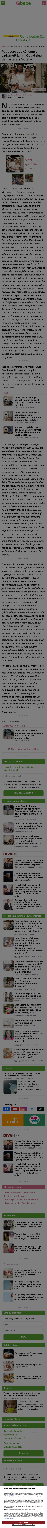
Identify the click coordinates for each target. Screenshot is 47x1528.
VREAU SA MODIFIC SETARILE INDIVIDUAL (23, 1525)
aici (23, 1502)
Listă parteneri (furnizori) (8, 1518)
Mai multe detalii (11, 1495)
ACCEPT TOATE (23, 1522)
